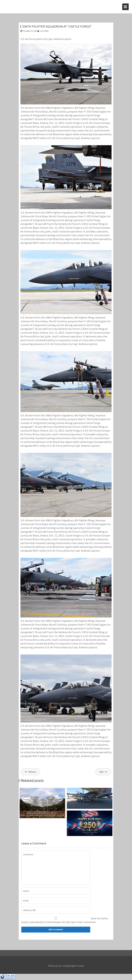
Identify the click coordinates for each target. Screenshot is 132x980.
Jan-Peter (44, 31)
